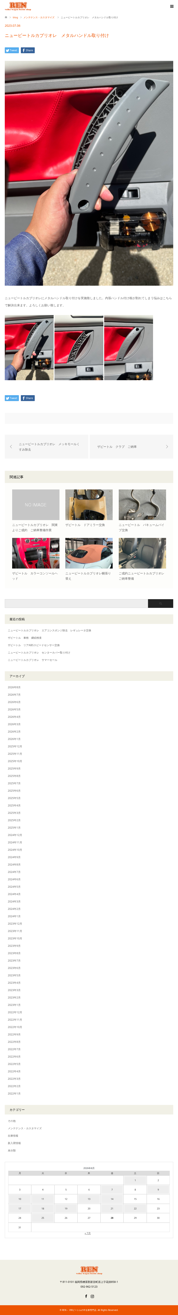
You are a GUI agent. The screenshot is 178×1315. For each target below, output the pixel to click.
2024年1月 (14, 916)
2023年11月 (15, 931)
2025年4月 (14, 805)
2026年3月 (14, 724)
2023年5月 (14, 975)
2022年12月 (15, 1012)
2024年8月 (14, 864)
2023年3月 (14, 990)
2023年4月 (14, 983)
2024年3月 (14, 901)
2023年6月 (14, 968)
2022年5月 (14, 1064)
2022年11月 (15, 1019)
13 (89, 1199)
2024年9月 (14, 857)
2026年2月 (14, 731)
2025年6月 (14, 791)
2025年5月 (14, 798)
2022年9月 (14, 1034)
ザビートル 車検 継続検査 (25, 638)
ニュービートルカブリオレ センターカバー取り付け (39, 652)
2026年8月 (14, 687)
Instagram (92, 1295)
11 (42, 1199)
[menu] (171, 6)
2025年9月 (14, 768)
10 (19, 1199)
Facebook (86, 1295)
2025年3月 (14, 813)
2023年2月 (14, 997)
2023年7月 (14, 960)
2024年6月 (14, 879)
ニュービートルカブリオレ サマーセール (32, 660)
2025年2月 (14, 820)
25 (42, 1217)
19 (66, 1208)
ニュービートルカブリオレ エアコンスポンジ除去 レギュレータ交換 (49, 630)
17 (19, 1208)
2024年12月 (15, 835)
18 (42, 1208)
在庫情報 (13, 1136)
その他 (12, 1121)
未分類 (12, 1150)
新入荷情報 (14, 1143)
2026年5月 (14, 709)
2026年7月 (14, 694)
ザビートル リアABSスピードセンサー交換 (34, 645)
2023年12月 (15, 923)
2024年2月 (14, 909)
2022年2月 (14, 1086)
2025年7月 (14, 783)
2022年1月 (14, 1093)
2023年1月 (14, 1005)
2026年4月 (14, 717)
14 (112, 1199)
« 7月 (88, 1233)
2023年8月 (14, 953)
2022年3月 (14, 1079)
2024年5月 (14, 887)
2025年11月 (15, 754)
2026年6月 (14, 702)
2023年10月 (15, 938)
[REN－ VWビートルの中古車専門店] (31, 6)
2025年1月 (14, 827)
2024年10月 (15, 850)
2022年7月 (14, 1049)
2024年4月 (14, 894)
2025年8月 (14, 776)
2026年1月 (14, 739)
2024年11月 (15, 842)
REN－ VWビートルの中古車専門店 (79, 1310)
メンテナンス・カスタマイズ (25, 1128)
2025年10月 (15, 761)
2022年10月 (15, 1027)
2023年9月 (14, 946)
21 (112, 1208)
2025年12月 (15, 746)
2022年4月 (14, 1071)
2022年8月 (14, 1042)
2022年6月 (14, 1056)
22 (135, 1208)
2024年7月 (14, 872)
